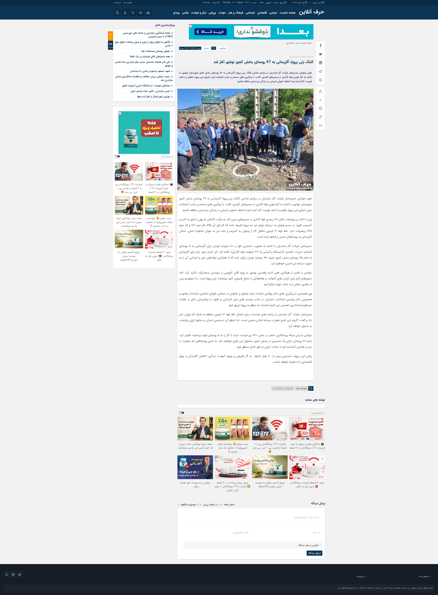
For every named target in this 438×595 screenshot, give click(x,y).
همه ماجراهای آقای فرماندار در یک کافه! (150, 56)
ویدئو (176, 13)
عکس (185, 13)
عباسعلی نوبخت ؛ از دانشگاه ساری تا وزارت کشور (146, 86)
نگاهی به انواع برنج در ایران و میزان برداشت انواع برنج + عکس (144, 44)
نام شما (316, 532)
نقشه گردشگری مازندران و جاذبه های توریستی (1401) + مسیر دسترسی (148, 34)
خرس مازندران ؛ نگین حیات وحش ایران (150, 91)
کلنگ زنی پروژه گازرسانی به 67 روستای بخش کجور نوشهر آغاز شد (263, 62)
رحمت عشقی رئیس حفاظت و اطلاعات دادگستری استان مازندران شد (144, 78)
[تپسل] (190, 26)
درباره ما (117, 2)
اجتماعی (250, 13)
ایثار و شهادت (198, 13)
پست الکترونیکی (240, 532)
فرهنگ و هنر (235, 13)
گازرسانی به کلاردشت (282, 388)
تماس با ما (127, 2)
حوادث (222, 13)
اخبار (297, 43)
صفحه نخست (288, 13)
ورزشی (212, 13)
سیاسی (273, 13)
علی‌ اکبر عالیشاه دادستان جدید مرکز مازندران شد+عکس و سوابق (144, 64)
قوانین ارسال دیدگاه (308, 545)
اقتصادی (262, 13)
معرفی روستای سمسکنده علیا (155, 51)
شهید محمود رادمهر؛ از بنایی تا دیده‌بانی (150, 71)
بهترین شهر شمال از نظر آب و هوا (153, 96)
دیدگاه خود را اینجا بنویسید (307, 517)
